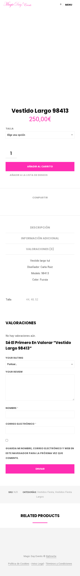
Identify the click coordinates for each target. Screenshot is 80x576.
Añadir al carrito (40, 166)
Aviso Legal (37, 563)
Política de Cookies (18, 563)
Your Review (14, 372)
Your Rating (14, 358)
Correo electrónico (21, 424)
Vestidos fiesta (45, 492)
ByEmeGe (51, 556)
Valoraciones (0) (40, 249)
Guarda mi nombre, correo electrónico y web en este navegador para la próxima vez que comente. (40, 453)
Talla (10, 128)
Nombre (12, 408)
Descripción (40, 227)
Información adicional (40, 238)
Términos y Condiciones (59, 563)
